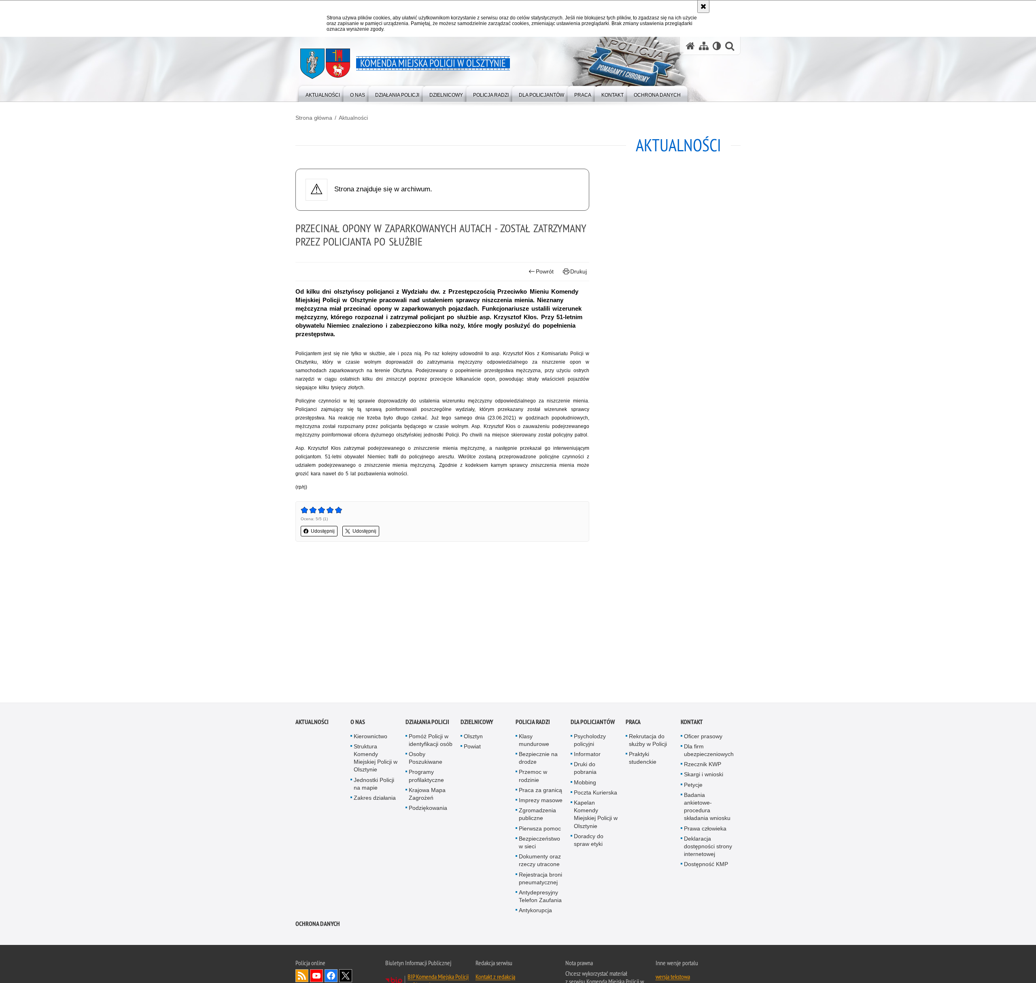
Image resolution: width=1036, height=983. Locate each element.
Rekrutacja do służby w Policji (648, 742)
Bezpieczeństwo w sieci (539, 844)
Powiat (472, 748)
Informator (587, 755)
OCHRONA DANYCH (317, 925)
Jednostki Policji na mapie (374, 785)
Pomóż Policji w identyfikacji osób (430, 742)
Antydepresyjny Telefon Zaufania (540, 898)
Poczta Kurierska (595, 794)
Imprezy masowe (541, 802)
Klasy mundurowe (534, 742)
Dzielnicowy (477, 723)
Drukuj (578, 271)
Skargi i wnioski (703, 776)
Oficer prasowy (703, 738)
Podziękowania (428, 810)
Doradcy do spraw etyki (588, 842)
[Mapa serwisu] (704, 46)
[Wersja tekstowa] (717, 46)
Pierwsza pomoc (540, 830)
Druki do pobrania (585, 770)
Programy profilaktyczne (426, 778)
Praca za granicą (540, 791)
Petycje (693, 786)
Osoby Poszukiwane (425, 759)
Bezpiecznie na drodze (538, 759)
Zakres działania (375, 799)
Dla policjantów (593, 723)
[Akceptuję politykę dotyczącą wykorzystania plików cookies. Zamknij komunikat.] (703, 6)
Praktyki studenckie (642, 759)
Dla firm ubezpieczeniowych (709, 752)
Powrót (545, 271)
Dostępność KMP (706, 866)
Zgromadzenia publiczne (537, 816)
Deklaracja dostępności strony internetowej (708, 848)
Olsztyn (473, 738)
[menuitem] (322, 93)
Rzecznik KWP (702, 766)
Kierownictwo (370, 738)
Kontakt (692, 723)
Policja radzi (533, 723)
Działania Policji (427, 723)
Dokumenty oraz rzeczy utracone (540, 862)
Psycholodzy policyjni (590, 742)
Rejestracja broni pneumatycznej (540, 880)
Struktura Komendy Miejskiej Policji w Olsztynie (375, 760)
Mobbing (585, 784)
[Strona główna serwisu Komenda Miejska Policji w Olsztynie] (690, 46)
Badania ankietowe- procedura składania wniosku (707, 808)
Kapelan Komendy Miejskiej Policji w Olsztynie (596, 816)
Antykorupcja (535, 912)
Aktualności (353, 117)
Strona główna (313, 117)
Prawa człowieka (705, 830)
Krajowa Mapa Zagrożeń (427, 795)
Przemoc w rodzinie (533, 778)
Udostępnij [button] (323, 531)
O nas (357, 723)
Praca (633, 723)
